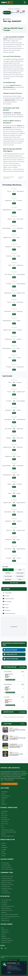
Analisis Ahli (4, 930)
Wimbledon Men (5, 886)
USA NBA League (5, 865)
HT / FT (3, 828)
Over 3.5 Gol (4, 823)
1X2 (8, 569)
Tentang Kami (5, 932)
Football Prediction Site (7, 906)
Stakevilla (3, 912)
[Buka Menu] (25, 2)
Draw (20, 569)
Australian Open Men (6, 878)
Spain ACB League (6, 867)
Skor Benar (4, 817)
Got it (9, 972)
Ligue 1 (3, 802)
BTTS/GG (8, 573)
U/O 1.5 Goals (20, 573)
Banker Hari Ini (5, 918)
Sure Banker (20, 576)
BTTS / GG (4, 813)
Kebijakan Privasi (5, 938)
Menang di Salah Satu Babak (8, 832)
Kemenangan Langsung (7, 830)
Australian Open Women (7, 880)
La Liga (3, 793)
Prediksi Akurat (5, 920)
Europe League (5, 863)
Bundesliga (4, 798)
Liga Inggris (4, 791)
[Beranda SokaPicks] (7, 2)
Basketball (8, 579)
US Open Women (5, 892)
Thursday (3, 849)
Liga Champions (5, 795)
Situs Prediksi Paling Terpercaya (9, 914)
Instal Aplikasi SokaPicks (10, 784)
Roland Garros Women (7, 884)
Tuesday (3, 845)
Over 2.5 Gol (4, 815)
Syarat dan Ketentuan (7, 940)
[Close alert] (25, 963)
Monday (3, 843)
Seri (2, 825)
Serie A (3, 800)
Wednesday (4, 847)
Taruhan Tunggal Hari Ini (7, 836)
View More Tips (14, 582)
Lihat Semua (22, 667)
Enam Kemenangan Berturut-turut (10, 916)
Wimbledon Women (6, 888)
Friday (3, 851)
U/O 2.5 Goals (8, 576)
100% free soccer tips (6, 910)
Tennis (20, 579)
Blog (2, 928)
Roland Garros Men (6, 882)
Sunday (3, 855)
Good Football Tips (6, 900)
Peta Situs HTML (5, 942)
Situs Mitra (4, 904)
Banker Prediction (6, 908)
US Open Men (5, 890)
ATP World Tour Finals (7, 876)
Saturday (3, 853)
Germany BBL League (7, 869)
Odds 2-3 (3, 834)
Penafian (3, 936)
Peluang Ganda (5, 819)
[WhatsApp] (5, 948)
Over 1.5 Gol (4, 821)
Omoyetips (4, 902)
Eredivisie (3, 804)
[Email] (1, 948)
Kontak (3, 934)
